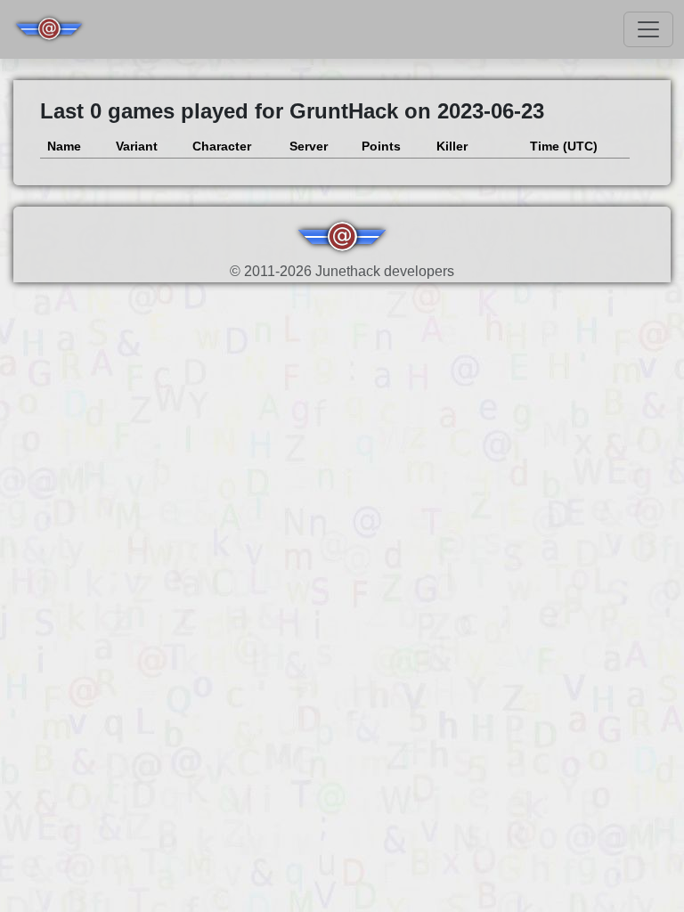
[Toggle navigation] (648, 29)
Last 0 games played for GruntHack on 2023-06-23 (292, 111)
